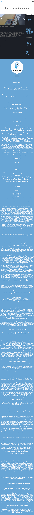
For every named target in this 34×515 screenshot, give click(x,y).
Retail (27, 55)
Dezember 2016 (28, 43)
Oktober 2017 (28, 42)
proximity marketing (29, 54)
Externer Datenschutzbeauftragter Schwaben (22, 510)
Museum (5, 28)
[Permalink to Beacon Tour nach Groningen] (12, 19)
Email (16, 76)
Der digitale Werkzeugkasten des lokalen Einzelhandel (29, 31)
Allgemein (27, 51)
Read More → (2, 38)
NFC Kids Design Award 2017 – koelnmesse (28, 20)
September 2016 (28, 44)
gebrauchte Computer (15, 511)
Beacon (2, 28)
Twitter (18, 76)
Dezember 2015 (28, 46)
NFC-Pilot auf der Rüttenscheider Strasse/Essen (29, 28)
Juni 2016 (27, 45)
